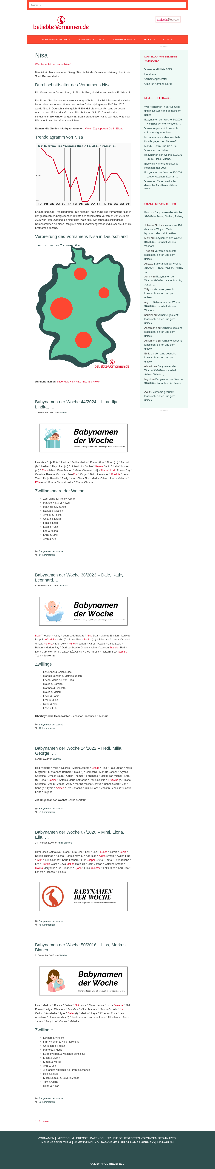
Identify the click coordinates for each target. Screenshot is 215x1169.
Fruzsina (113, 779)
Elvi (76, 1005)
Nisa (89, 635)
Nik (90, 381)
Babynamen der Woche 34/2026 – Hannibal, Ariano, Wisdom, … (163, 242)
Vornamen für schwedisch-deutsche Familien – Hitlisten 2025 (161, 185)
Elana (45, 470)
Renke (87, 639)
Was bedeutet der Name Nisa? (53, 64)
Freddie (115, 474)
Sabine (52, 779)
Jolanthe (96, 868)
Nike (84, 381)
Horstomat (150, 74)
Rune (71, 643)
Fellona (48, 643)
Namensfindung (122, 39)
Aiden (102, 855)
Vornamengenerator (155, 78)
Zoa (75, 474)
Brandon (114, 647)
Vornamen (46, 1138)
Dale (37, 635)
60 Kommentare (47, 1102)
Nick (66, 381)
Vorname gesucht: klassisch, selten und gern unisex (160, 254)
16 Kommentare (47, 728)
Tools (147, 39)
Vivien (88, 128)
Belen (71, 1013)
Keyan (99, 466)
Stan (39, 859)
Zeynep (97, 128)
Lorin (113, 470)
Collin (112, 128)
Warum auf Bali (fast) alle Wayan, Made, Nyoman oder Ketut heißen (163, 229)
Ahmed (60, 788)
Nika (72, 381)
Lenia (123, 851)
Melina (70, 863)
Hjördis (46, 863)
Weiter (48, 1121)
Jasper (91, 859)
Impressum (65, 1138)
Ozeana (118, 1005)
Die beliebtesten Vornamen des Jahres (144, 1138)
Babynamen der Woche (51, 551)
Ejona (78, 868)
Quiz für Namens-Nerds (158, 83)
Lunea (103, 851)
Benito (95, 767)
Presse (82, 1138)
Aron (105, 128)
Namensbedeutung (56, 1142)
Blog (166, 39)
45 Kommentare (47, 924)
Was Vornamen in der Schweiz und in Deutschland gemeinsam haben (162, 110)
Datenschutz (100, 1138)
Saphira (122, 651)
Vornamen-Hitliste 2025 (158, 69)
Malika (39, 868)
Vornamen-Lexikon (89, 39)
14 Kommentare (47, 554)
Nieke (96, 381)
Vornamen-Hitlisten (54, 39)
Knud (147, 212)
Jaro (122, 1009)
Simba (104, 470)
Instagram (165, 1142)
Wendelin (50, 639)
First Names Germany (138, 1142)
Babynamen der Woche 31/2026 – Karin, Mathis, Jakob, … (163, 280)
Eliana (119, 128)
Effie (37, 482)
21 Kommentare (47, 812)
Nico (60, 381)
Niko (78, 381)
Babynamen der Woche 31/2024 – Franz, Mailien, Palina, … (163, 216)
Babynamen (110, 1142)
